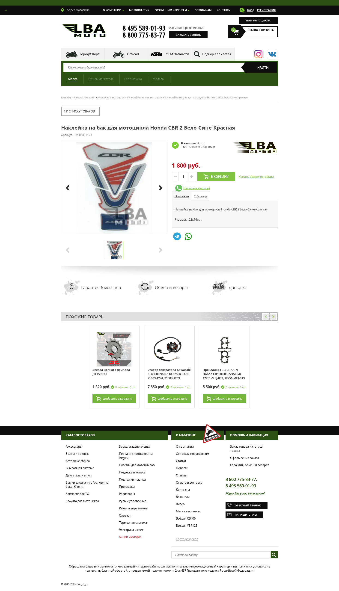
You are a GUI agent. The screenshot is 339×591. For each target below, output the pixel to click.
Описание (182, 196)
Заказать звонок (188, 34)
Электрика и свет (131, 530)
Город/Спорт (90, 54)
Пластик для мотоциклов (137, 465)
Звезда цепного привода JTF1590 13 (111, 372)
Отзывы (181, 475)
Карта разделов (187, 539)
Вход (250, 10)
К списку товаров (80, 111)
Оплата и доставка (189, 482)
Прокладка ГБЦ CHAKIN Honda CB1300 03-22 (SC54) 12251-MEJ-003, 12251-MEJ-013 (224, 374)
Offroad (133, 54)
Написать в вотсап (196, 188)
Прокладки (127, 487)
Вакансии (183, 497)
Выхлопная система (80, 468)
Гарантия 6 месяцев (101, 287)
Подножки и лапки (132, 479)
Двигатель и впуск (79, 475)
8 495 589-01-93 (144, 28)
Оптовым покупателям (192, 454)
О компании (112, 10)
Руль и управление (132, 501)
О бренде (200, 196)
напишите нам (246, 514)
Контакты (224, 10)
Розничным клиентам (171, 10)
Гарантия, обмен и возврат (249, 465)
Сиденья (125, 515)
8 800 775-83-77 (144, 35)
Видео (180, 504)
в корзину (117, 398)
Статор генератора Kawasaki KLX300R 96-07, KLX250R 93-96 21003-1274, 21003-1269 (169, 374)
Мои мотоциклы (258, 20)
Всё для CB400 (186, 518)
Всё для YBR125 (186, 525)
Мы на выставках (188, 511)
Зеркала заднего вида (134, 446)
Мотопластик (139, 10)
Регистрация (266, 10)
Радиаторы (127, 494)
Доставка (238, 287)
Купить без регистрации (256, 176)
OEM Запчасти (177, 54)
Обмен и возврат (172, 287)
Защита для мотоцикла (82, 501)
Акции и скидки (130, 537)
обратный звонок (248, 505)
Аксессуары (74, 446)
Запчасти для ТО (77, 494)
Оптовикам (203, 10)
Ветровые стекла (78, 461)
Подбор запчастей (217, 54)
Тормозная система (133, 522)
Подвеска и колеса (132, 472)
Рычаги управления (133, 508)
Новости (182, 468)
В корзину (219, 176)
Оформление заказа (244, 458)
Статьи (181, 461)
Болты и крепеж (77, 454)
